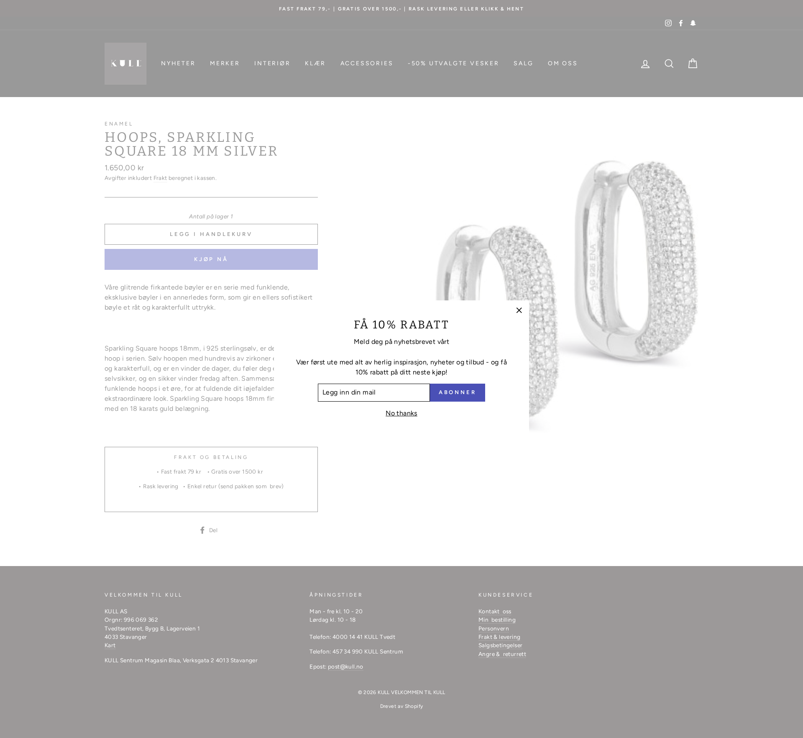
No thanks (401, 413)
